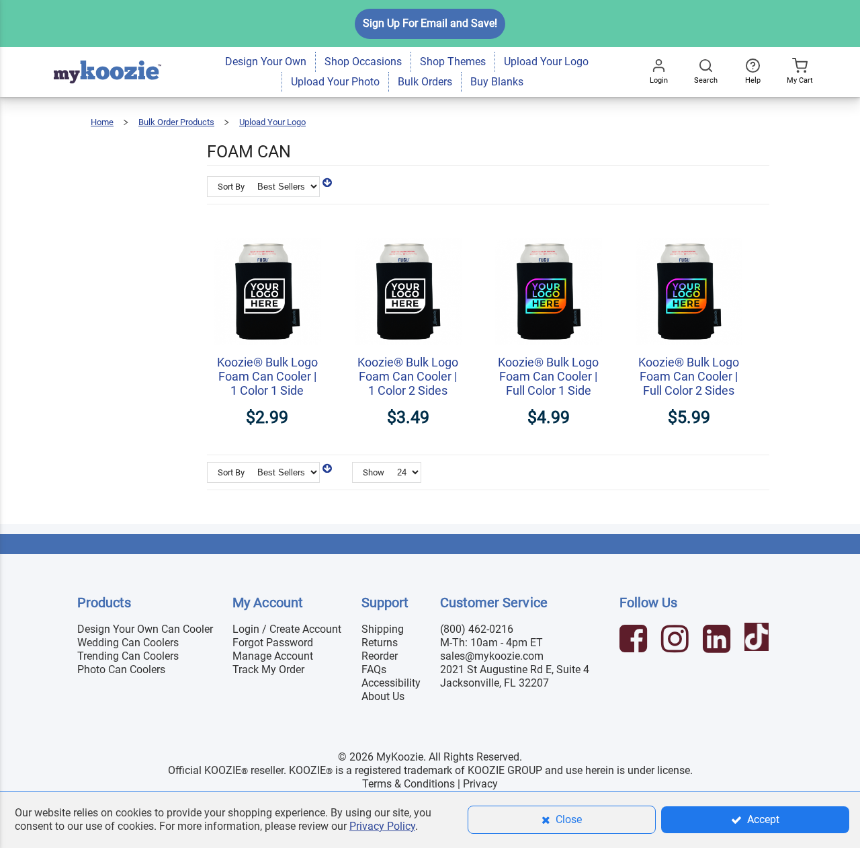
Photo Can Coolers (121, 669)
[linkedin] (718, 640)
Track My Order (268, 669)
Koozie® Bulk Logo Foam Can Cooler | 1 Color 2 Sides (407, 376)
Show (373, 472)
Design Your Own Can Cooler (145, 629)
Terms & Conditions (408, 783)
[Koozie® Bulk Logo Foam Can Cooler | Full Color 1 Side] (548, 231)
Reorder (379, 656)
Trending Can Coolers (128, 656)
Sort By (231, 187)
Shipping (382, 629)
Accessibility (391, 683)
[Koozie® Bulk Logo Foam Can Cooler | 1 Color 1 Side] (267, 231)
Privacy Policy (382, 826)
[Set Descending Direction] (327, 182)
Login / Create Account (286, 629)
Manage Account (272, 656)
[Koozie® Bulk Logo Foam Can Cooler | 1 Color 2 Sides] (408, 231)
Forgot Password (272, 642)
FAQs (373, 669)
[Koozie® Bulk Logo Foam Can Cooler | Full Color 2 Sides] (689, 231)
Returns (379, 642)
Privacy (480, 783)
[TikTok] (758, 640)
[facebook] (634, 640)
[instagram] (676, 640)
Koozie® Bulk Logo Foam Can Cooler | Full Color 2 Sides (688, 376)
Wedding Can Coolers (128, 642)
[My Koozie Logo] (107, 53)
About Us (382, 696)
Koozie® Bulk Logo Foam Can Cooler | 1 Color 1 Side (267, 376)
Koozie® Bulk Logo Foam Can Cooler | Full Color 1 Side (548, 376)
